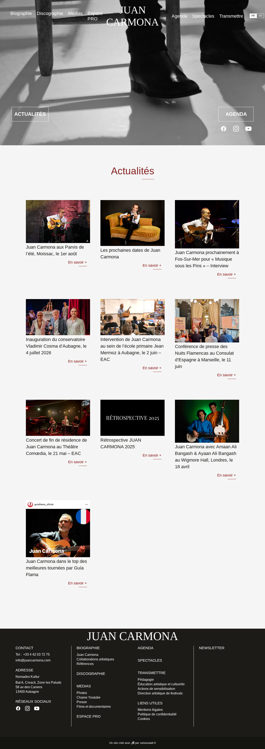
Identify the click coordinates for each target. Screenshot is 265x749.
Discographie (50, 13)
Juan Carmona (87, 654)
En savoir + (77, 262)
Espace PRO (95, 16)
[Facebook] (223, 128)
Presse (82, 702)
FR (253, 15)
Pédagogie (146, 679)
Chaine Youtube (88, 697)
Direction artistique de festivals (160, 693)
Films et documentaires (94, 706)
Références (85, 664)
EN (260, 15)
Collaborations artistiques (95, 659)
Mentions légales (150, 709)
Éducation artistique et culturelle (161, 684)
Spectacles (203, 16)
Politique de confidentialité (157, 714)
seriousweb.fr (148, 742)
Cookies (144, 719)
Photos (82, 693)
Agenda (179, 16)
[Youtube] (248, 128)
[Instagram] (236, 128)
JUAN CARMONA (132, 16)
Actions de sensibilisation (156, 688)
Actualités (30, 114)
